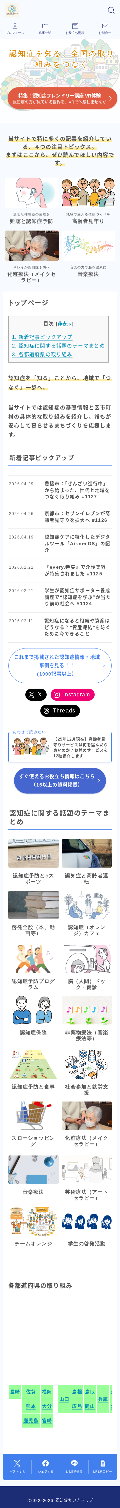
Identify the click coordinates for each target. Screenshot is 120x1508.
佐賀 (31, 1391)
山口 (64, 1399)
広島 (77, 1406)
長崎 (15, 1391)
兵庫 (103, 1399)
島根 (77, 1391)
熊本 (31, 1406)
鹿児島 (31, 1420)
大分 (47, 1406)
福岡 (47, 1391)
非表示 (65, 323)
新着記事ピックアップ (42, 337)
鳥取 (90, 1391)
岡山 (90, 1406)
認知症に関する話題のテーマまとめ (58, 346)
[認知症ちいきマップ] (12, 10)
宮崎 (47, 1420)
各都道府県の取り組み (42, 354)
